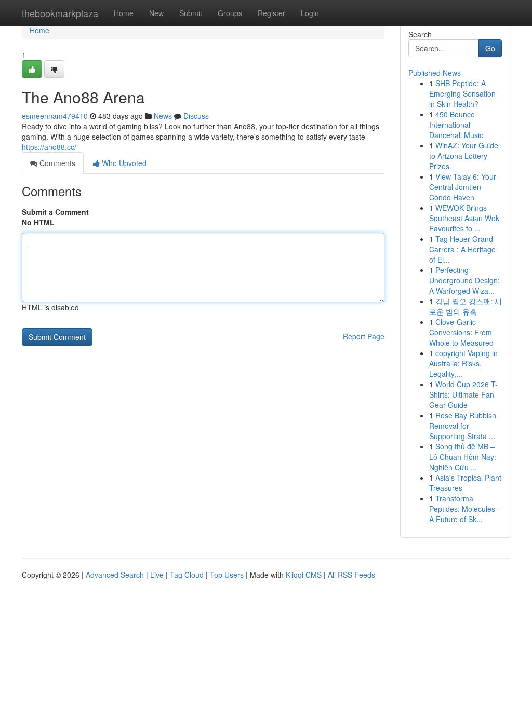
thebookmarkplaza (60, 13)
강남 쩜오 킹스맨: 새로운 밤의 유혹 (465, 306)
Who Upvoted (123, 163)
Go (490, 48)
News (163, 116)
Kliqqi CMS (304, 574)
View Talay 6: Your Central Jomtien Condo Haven (462, 186)
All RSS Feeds (351, 574)
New (156, 13)
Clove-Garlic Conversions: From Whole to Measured (461, 332)
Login (310, 13)
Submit (190, 13)
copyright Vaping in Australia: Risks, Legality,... (463, 363)
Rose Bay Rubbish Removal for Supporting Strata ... (462, 425)
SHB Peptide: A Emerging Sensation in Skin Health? (462, 93)
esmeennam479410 (55, 116)
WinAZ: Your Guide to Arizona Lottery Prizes (463, 155)
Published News (434, 72)
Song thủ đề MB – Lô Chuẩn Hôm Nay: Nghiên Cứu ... (462, 456)
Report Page (363, 336)
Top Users (227, 574)
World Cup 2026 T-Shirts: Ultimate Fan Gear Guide (463, 394)
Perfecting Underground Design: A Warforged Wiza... (464, 280)
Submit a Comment (55, 212)
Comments (56, 163)
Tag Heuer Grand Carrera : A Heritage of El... (462, 249)
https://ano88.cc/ (49, 147)
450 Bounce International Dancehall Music (456, 124)
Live (157, 574)
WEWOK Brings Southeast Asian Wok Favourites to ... (464, 218)
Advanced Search (115, 574)
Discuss (196, 116)
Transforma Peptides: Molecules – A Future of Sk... (465, 508)
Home (124, 13)
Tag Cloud (187, 574)
